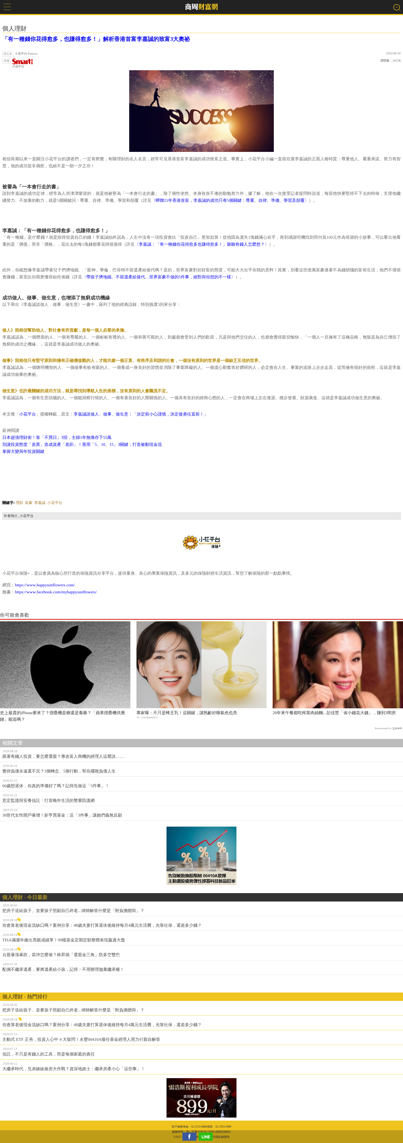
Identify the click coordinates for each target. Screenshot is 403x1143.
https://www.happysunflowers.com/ (45, 585)
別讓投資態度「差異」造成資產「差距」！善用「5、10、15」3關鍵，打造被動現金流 (82, 444)
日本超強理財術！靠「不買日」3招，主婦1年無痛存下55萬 (56, 437)
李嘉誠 (39, 503)
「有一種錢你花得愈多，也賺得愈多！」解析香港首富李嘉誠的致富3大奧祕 (96, 39)
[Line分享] (207, 1137)
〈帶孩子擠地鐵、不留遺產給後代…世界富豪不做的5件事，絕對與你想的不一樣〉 (158, 277)
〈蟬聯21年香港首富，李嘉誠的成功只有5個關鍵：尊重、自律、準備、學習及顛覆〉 (230, 200)
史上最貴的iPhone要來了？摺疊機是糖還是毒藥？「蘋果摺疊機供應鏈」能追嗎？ (62, 716)
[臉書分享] (190, 1137)
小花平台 (18, 66)
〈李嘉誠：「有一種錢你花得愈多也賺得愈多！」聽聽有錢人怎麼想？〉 (202, 244)
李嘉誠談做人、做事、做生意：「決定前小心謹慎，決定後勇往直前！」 (141, 414)
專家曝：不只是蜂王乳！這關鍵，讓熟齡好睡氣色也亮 (186, 712)
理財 (19, 503)
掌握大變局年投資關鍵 (23, 451)
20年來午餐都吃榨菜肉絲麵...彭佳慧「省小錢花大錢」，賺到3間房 (334, 712)
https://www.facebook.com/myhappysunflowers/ (56, 592)
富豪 (28, 503)
